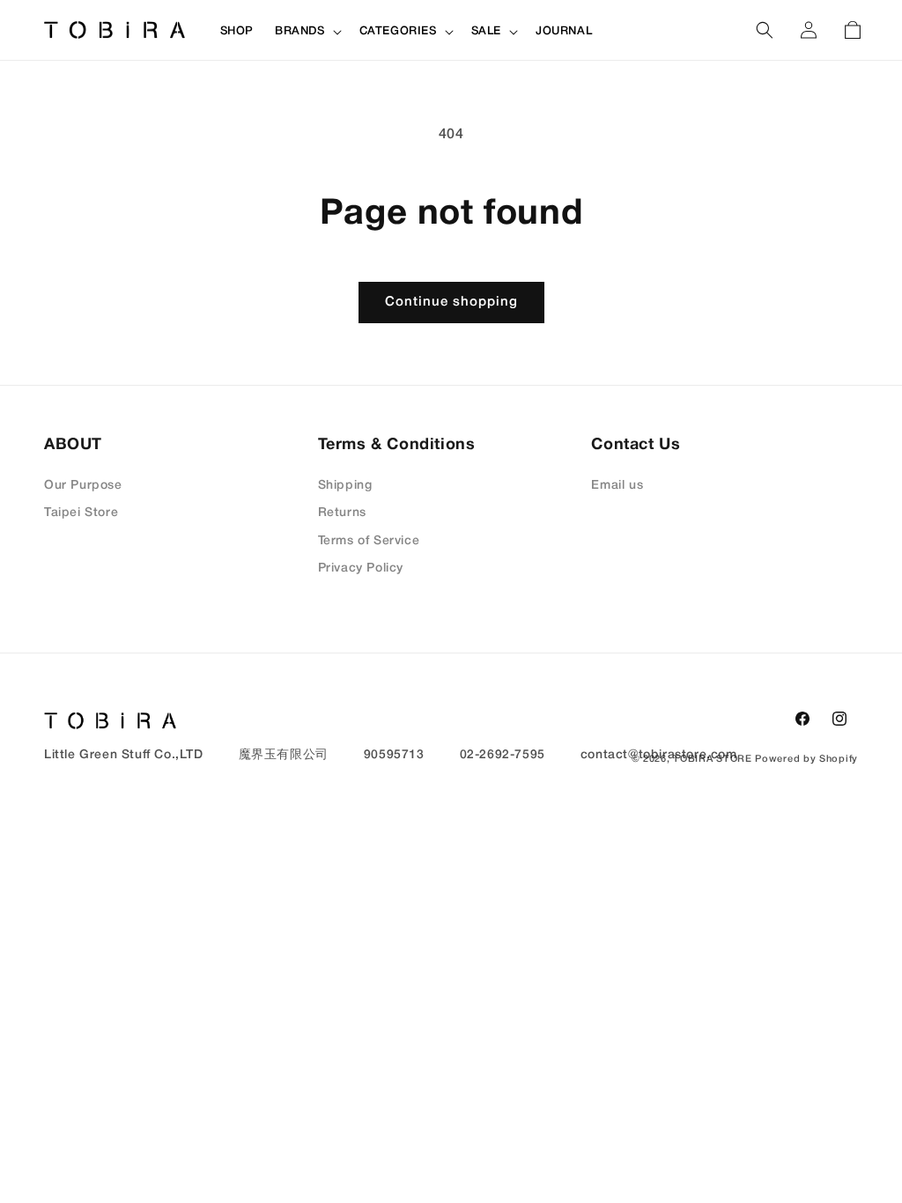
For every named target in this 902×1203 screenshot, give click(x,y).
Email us (617, 485)
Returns (342, 513)
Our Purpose (83, 485)
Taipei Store (81, 513)
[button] (306, 32)
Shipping (345, 485)
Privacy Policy (360, 568)
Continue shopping (451, 302)
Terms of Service (369, 541)
